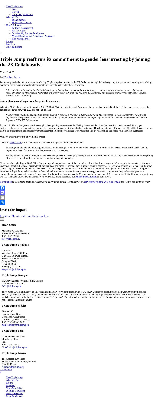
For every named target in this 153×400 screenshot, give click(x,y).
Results (9, 41)
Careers (15, 11)
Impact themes (19, 20)
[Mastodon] (76, 192)
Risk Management (20, 38)
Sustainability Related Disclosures (28, 33)
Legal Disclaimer (14, 396)
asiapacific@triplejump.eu (14, 269)
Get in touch (6, 369)
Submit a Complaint (15, 391)
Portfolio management (22, 28)
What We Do (12, 17)
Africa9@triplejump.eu (13, 367)
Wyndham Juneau (11, 77)
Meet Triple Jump (14, 6)
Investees (10, 44)
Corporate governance (22, 14)
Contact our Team (40, 216)
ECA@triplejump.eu (11, 286)
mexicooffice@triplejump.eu (15, 325)
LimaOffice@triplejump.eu (14, 347)
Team (14, 9)
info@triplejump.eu (11, 238)
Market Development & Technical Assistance (33, 36)
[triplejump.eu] (13, 1)
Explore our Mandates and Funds (16, 216)
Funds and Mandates (22, 22)
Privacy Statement (14, 393)
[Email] (76, 197)
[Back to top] (2, 219)
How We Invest (13, 25)
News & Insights (14, 46)
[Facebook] (76, 188)
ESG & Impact (19, 30)
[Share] (76, 202)
